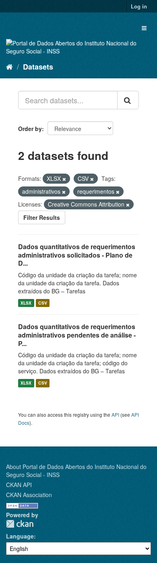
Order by (30, 129)
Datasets (38, 66)
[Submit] (128, 100)
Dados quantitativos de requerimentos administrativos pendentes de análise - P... (77, 335)
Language (20, 536)
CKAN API (19, 485)
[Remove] (64, 179)
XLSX (26, 303)
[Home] (9, 66)
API (115, 414)
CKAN (19, 524)
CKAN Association (29, 495)
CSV (42, 303)
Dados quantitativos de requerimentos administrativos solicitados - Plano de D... (76, 255)
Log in (139, 6)
